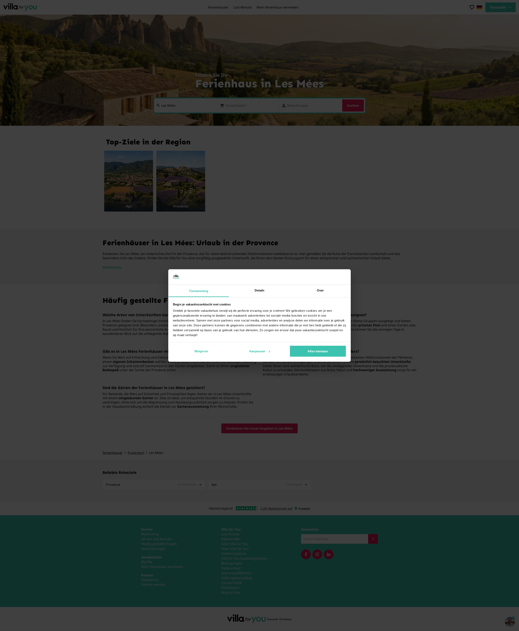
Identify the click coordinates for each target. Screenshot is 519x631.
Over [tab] (320, 290)
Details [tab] (260, 290)
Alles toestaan (318, 351)
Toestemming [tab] (198, 291)
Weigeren (201, 351)
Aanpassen (257, 351)
